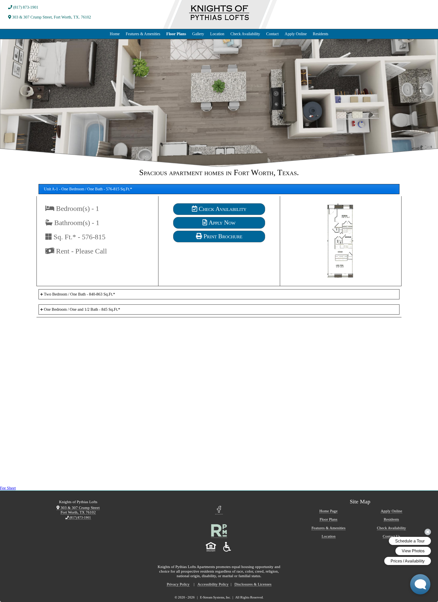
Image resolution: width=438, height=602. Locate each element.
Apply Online (296, 34)
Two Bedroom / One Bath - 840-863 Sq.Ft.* (79, 294)
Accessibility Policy (213, 584)
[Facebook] (219, 511)
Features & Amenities (143, 34)
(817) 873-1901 (25, 7)
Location (217, 34)
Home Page (328, 511)
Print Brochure (222, 236)
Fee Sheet (8, 488)
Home (115, 34)
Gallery (198, 34)
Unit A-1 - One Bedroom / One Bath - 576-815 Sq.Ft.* (88, 189)
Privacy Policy (178, 584)
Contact (272, 34)
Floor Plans (176, 34)
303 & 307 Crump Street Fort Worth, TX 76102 (80, 509)
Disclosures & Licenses (252, 584)
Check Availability (245, 34)
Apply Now (221, 222)
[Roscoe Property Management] (219, 535)
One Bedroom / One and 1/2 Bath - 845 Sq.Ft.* (82, 309)
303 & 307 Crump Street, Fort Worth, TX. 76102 (51, 17)
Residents (320, 34)
